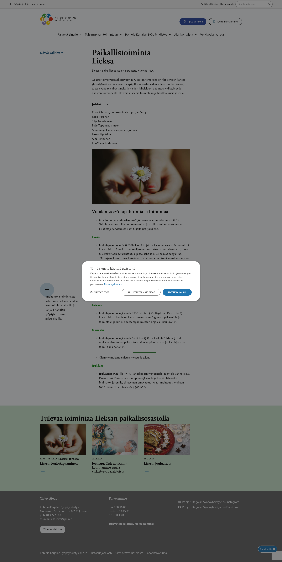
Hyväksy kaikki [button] (177, 292)
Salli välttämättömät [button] (141, 292)
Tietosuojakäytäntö (113, 284)
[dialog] (141, 281)
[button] (99, 292)
